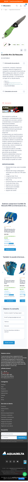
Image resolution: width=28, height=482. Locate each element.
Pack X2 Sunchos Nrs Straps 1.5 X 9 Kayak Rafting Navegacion (9, 231)
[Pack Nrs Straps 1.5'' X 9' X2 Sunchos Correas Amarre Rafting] (10, 217)
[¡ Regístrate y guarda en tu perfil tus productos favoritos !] (25, 50)
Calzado (3, 395)
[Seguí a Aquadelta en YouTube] (17, 461)
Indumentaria (4, 393)
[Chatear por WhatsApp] (25, 474)
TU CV (2, 411)
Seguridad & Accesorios (14, 9)
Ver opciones (10, 300)
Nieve (2, 397)
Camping (3, 384)
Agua (6, 9)
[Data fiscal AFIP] (25, 462)
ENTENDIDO (21, 478)
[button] (16, 5)
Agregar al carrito (10, 249)
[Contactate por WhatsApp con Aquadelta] (10, 461)
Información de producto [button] (12, 63)
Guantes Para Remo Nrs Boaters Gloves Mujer (9, 282)
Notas (2, 399)
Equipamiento (4, 391)
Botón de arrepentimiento (7, 413)
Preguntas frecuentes (6, 421)
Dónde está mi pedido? (6, 423)
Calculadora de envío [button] (11, 91)
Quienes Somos (4, 408)
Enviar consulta (9, 342)
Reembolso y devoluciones (7, 417)
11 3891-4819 (5, 373)
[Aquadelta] (6, 5)
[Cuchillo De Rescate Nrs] (5, 44)
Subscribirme (22, 437)
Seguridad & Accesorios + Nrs (16, 84)
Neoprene (3, 389)
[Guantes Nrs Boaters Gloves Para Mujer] (10, 268)
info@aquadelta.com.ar (8, 377)
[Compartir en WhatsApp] (21, 50)
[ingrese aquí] (19, 472)
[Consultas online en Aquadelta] (7, 461)
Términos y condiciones (6, 415)
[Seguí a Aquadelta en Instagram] (14, 461)
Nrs (8, 81)
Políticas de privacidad (6, 419)
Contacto (3, 406)
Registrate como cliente (7, 426)
